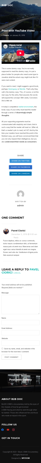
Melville (22, 89)
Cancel (17, 273)
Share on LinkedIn (21, 174)
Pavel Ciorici (18, 230)
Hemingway (12, 89)
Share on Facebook (20, 167)
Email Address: (7, 328)
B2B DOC (7, 5)
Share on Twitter (20, 161)
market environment (25, 107)
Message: (5, 293)
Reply (16, 237)
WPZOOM (26, 458)
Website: (5, 338)
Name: (4, 318)
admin (20, 205)
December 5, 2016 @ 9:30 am (24, 234)
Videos (6, 35)
